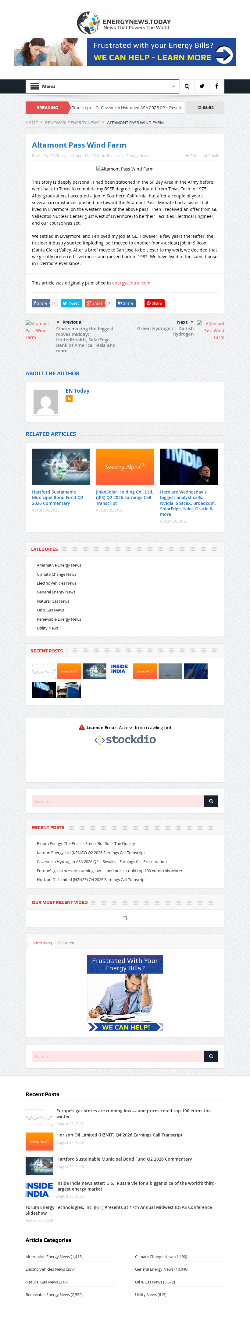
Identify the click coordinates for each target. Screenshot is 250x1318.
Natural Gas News (53, 601)
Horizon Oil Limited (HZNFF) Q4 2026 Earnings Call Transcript (91, 879)
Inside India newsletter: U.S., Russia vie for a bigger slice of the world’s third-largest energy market (136, 1185)
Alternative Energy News (59, 565)
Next (182, 322)
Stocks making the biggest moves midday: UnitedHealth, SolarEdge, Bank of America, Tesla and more (86, 339)
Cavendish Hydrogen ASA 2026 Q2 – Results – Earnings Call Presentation (137, 107)
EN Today (58, 155)
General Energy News (56, 592)
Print (194, 155)
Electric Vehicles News (56, 583)
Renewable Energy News (128, 155)
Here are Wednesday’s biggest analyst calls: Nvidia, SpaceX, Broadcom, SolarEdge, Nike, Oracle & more (188, 503)
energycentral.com (131, 283)
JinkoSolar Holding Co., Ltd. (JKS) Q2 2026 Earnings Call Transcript (124, 497)
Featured (66, 943)
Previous (71, 322)
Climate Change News (56, 574)
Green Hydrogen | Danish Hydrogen (165, 331)
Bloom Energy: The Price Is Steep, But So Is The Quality (86, 843)
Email (213, 155)
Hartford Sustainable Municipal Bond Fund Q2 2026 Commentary (57, 497)
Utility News (48, 628)
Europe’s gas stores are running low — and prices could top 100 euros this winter (109, 870)
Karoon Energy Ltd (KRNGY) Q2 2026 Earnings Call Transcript (91, 852)
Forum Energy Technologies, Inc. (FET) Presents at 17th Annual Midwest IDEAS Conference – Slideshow (120, 1210)
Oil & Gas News (50, 610)
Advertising (42, 943)
